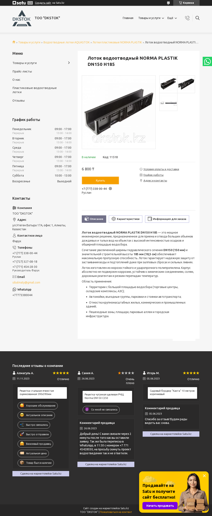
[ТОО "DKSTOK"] (21, 18)
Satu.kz (124, 508)
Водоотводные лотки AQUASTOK (66, 42)
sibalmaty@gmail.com (26, 282)
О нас (16, 79)
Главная (128, 18)
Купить (100, 180)
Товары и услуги (149, 18)
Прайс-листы (22, 71)
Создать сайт (43, 2)
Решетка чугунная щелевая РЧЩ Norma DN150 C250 (104, 396)
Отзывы (18, 100)
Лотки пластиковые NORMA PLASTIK (117, 42)
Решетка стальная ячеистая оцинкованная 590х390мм (37, 392)
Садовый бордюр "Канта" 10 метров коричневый (172, 392)
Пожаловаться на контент (116, 512)
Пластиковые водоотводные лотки (34, 90)
